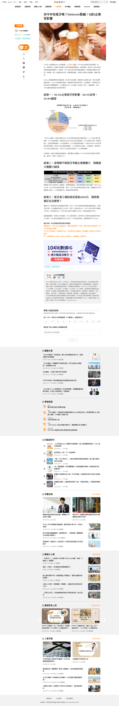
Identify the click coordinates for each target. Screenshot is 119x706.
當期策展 (97, 6)
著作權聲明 (69, 698)
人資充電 (58, 6)
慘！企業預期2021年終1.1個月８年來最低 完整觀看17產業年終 (65, 236)
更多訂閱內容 (96, 494)
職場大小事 (38, 6)
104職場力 (70, 64)
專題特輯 (48, 6)
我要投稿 (48, 698)
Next (103, 620)
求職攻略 (27, 6)
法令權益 (68, 6)
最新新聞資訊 (26, 38)
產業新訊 (18, 6)
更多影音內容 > (95, 605)
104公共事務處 (23, 30)
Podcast (87, 6)
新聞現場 (77, 6)
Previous (39, 620)
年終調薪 (18, 38)
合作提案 (58, 698)
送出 (72, 340)
